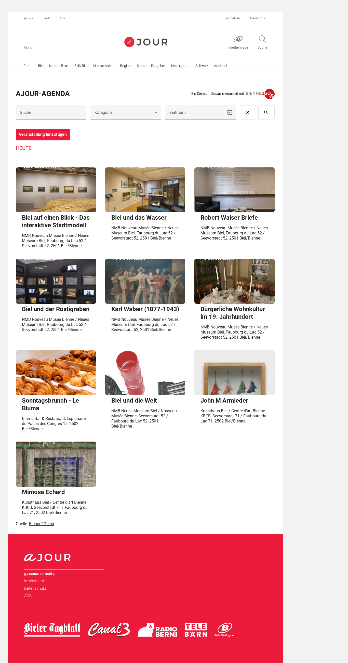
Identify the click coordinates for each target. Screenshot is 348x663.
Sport (141, 66)
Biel (40, 66)
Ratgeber (158, 66)
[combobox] (126, 114)
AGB (28, 595)
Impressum (34, 581)
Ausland (220, 66)
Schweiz (201, 66)
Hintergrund (180, 66)
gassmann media (39, 573)
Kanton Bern (58, 66)
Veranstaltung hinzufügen (43, 134)
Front (27, 66)
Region (125, 66)
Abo (62, 18)
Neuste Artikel (103, 66)
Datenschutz (35, 588)
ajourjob (28, 18)
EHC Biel (80, 66)
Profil (46, 18)
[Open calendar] (230, 112)
